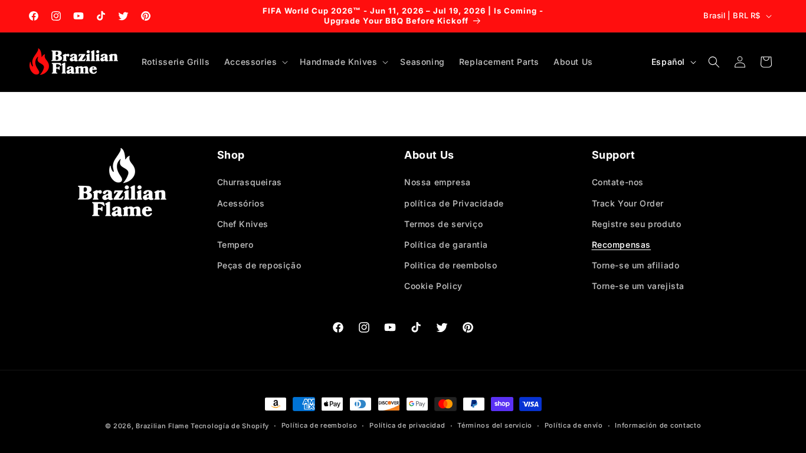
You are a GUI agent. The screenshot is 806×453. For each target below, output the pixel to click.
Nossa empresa (437, 182)
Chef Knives (243, 224)
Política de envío (574, 425)
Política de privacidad (407, 425)
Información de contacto (658, 425)
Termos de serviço (443, 224)
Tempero (235, 244)
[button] (255, 62)
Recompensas (621, 244)
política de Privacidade (454, 203)
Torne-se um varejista (638, 286)
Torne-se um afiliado (636, 265)
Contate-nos (618, 182)
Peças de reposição (259, 265)
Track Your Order (628, 203)
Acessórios (241, 203)
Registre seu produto (637, 224)
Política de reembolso (319, 425)
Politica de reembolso (450, 265)
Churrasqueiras (249, 182)
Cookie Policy (433, 286)
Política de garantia (446, 244)
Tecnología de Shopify (230, 426)
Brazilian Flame (162, 426)
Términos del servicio (494, 425)
